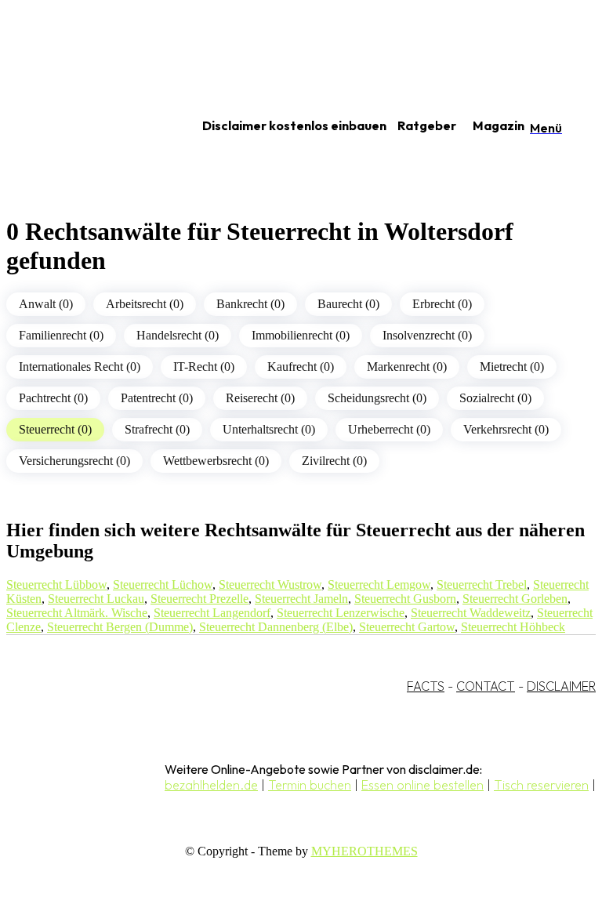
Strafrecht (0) (157, 429)
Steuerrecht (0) (55, 429)
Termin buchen (309, 785)
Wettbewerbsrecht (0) (216, 460)
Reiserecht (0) (260, 398)
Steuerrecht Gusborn (405, 598)
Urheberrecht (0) (389, 429)
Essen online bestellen (422, 785)
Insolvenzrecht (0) (427, 335)
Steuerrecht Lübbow (56, 584)
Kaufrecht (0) (300, 366)
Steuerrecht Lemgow (379, 584)
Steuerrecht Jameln (301, 598)
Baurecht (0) (348, 303)
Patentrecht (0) (157, 398)
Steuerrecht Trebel (482, 584)
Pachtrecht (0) (53, 398)
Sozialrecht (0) (495, 398)
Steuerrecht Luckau (96, 598)
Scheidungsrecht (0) (377, 398)
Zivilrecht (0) (334, 460)
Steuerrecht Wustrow (270, 584)
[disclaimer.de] (84, 126)
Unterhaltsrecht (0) (269, 429)
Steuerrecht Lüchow (162, 584)
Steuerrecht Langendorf (212, 612)
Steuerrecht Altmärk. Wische (76, 612)
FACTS (425, 686)
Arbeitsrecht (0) (144, 303)
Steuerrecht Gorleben (515, 598)
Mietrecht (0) (512, 366)
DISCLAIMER (561, 686)
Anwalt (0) (46, 303)
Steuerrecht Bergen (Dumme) (120, 627)
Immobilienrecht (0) (301, 335)
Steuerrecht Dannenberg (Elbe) (276, 627)
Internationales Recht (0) (79, 366)
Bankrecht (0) (250, 303)
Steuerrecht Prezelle (199, 598)
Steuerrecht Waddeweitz (471, 612)
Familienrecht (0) (61, 335)
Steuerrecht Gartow (407, 627)
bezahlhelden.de (211, 785)
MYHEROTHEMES (364, 851)
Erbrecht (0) (442, 303)
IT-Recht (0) (203, 366)
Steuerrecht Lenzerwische (340, 612)
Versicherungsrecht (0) (74, 460)
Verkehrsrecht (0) (506, 429)
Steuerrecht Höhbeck (513, 627)
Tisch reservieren (541, 785)
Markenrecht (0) (407, 366)
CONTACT (485, 686)
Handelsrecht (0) (177, 335)
